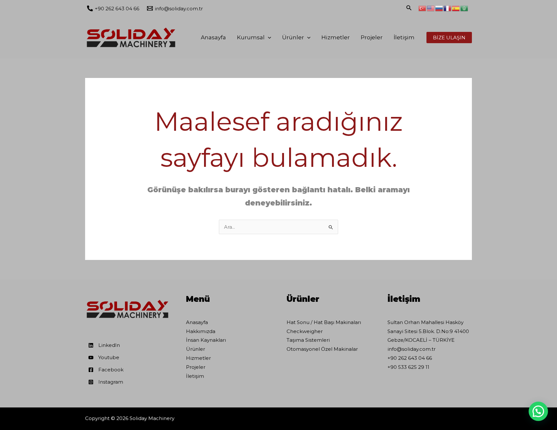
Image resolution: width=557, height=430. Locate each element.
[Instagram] (105, 382)
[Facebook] (105, 369)
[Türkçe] (422, 8)
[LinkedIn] (104, 345)
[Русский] (439, 8)
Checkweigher (305, 331)
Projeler (372, 37)
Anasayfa (213, 37)
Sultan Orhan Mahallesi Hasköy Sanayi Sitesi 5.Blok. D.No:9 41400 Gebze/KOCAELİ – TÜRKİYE (428, 331)
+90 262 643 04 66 (409, 358)
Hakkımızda (200, 331)
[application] (268, 37)
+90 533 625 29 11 (408, 367)
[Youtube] (103, 357)
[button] (538, 411)
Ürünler (293, 37)
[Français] (448, 8)
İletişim (404, 37)
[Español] (456, 8)
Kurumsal (251, 37)
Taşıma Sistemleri (308, 340)
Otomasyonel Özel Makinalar (322, 349)
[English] (431, 8)
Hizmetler (335, 37)
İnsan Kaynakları (206, 340)
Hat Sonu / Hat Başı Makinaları (324, 322)
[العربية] (464, 8)
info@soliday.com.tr (411, 349)
